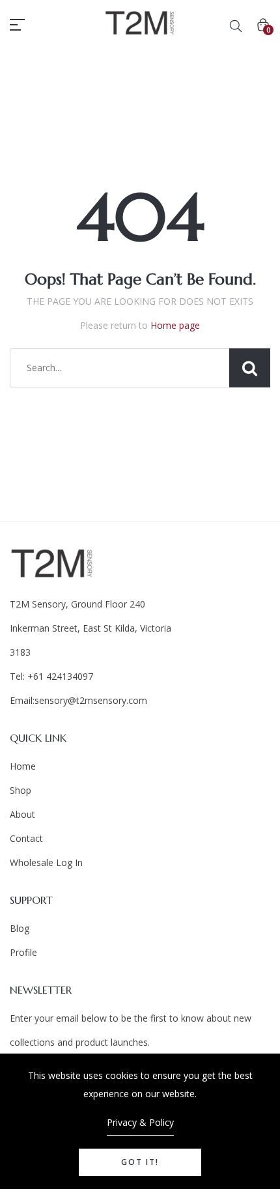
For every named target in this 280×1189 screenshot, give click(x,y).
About (22, 814)
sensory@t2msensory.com (91, 700)
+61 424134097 (59, 676)
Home (23, 766)
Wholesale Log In (46, 862)
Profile (23, 952)
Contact (26, 838)
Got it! (140, 1162)
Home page (175, 325)
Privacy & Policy (140, 1122)
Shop (20, 790)
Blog (19, 928)
